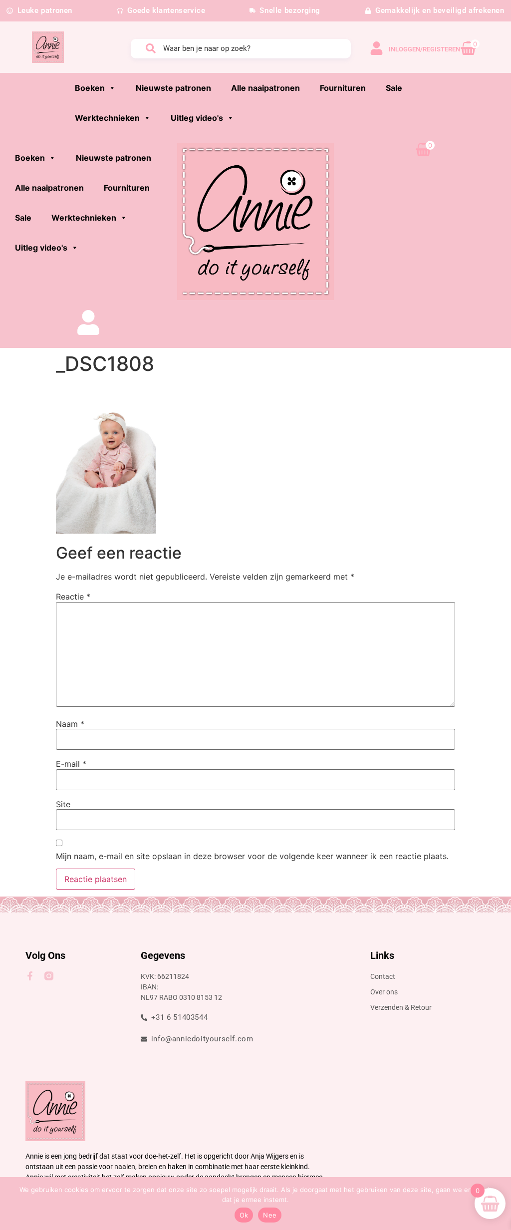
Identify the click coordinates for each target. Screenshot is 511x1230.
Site (63, 804)
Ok (244, 1215)
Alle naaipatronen (265, 88)
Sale (394, 88)
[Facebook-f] (29, 975)
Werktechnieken (107, 118)
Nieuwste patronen (173, 88)
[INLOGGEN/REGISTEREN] (376, 48)
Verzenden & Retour (401, 1007)
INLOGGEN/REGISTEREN (424, 49)
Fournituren (343, 88)
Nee (269, 1215)
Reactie (73, 597)
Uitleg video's (197, 118)
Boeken (90, 88)
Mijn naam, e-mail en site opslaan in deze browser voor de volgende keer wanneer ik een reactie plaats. (252, 856)
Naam (70, 724)
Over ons (384, 992)
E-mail (71, 764)
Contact (382, 976)
